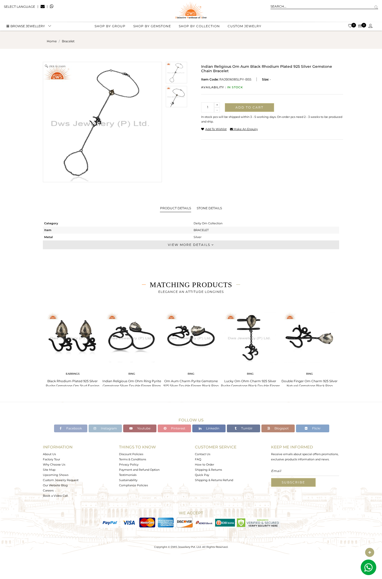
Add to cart (249, 107)
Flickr (316, 428)
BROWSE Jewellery (27, 26)
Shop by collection (199, 26)
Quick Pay (202, 475)
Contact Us (202, 454)
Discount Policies (131, 454)
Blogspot (281, 428)
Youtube (143, 428)
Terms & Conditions (132, 459)
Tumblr (246, 428)
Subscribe (293, 482)
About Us (49, 454)
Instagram (108, 428)
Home (52, 41)
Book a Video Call (55, 495)
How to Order (204, 464)
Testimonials (127, 475)
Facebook (73, 428)
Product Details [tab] (175, 208)
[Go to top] (369, 552)
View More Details (190, 245)
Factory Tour (51, 459)
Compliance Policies (133, 485)
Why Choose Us (54, 464)
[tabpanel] (72, 350)
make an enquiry (245, 129)
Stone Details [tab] (209, 208)
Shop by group (110, 26)
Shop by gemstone (152, 26)
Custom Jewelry (244, 26)
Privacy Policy (129, 464)
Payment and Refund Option (139, 470)
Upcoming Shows (55, 475)
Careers (48, 490)
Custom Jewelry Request (60, 480)
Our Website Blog (55, 485)
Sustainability (128, 480)
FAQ (198, 459)
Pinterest (177, 428)
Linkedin (212, 428)
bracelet (68, 41)
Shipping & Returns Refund (214, 480)
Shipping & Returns (208, 470)
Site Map (49, 470)
